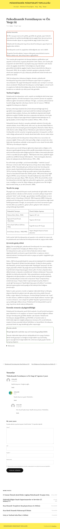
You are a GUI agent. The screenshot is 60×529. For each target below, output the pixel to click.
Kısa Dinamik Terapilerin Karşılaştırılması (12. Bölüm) (21, 506)
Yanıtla (12, 387)
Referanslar (11, 346)
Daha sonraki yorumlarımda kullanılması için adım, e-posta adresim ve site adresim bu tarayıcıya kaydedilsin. (29, 466)
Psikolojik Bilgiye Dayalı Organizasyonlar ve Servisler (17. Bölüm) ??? (22, 500)
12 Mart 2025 (16, 392)
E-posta (8, 452)
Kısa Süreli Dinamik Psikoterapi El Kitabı (17, 510)
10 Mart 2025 (14, 379)
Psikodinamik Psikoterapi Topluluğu (30, 3)
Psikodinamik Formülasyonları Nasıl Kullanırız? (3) (17, 364)
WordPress (54, 526)
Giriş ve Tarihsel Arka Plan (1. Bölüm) (15, 515)
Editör (11, 26)
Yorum (8, 427)
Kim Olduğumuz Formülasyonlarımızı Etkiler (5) (43, 364)
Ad (7, 445)
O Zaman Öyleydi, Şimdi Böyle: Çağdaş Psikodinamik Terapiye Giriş (26, 495)
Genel (20, 26)
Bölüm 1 (8, 246)
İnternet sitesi (9, 459)
